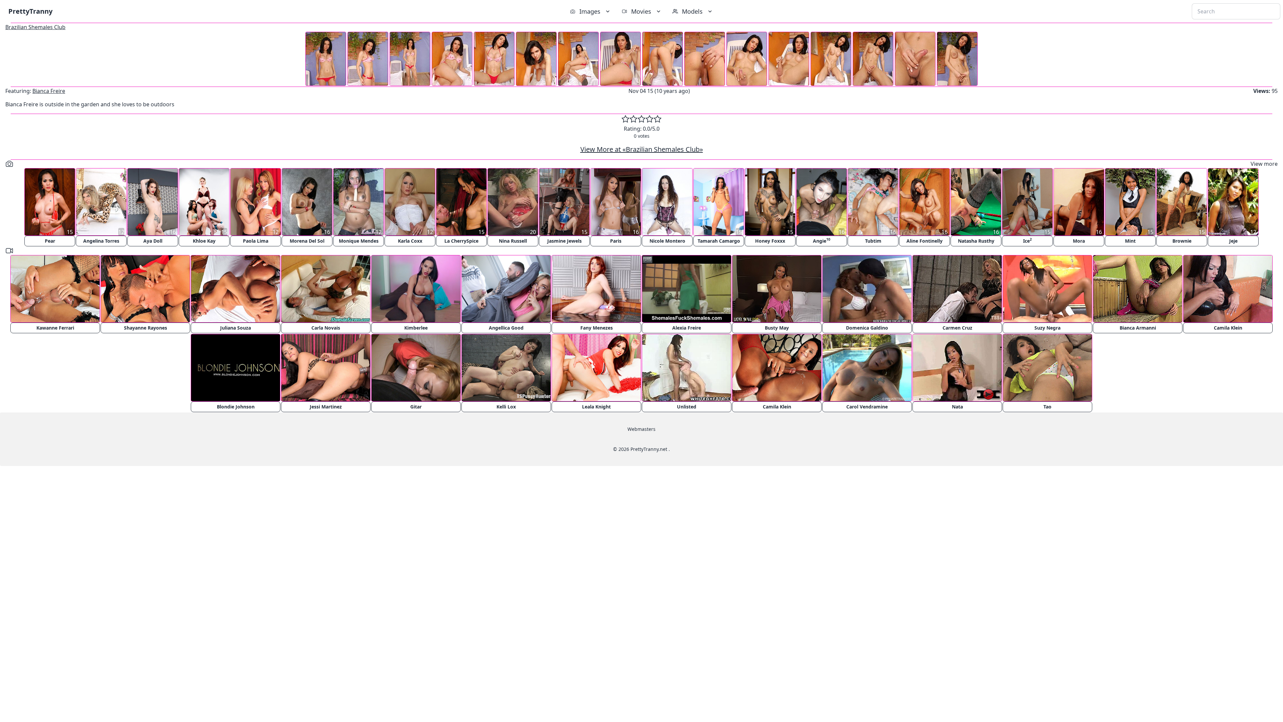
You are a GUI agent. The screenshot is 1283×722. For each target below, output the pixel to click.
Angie (821, 240)
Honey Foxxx (770, 241)
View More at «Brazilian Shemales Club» (641, 149)
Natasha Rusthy (976, 241)
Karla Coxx (410, 241)
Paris (615, 241)
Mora (1079, 241)
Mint (1130, 241)
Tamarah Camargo (719, 241)
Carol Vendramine (867, 406)
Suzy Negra (1047, 328)
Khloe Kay (204, 241)
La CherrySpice (461, 241)
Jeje (1233, 241)
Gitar (416, 406)
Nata (957, 406)
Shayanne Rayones (145, 328)
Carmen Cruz (957, 328)
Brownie (1181, 241)
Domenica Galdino (867, 328)
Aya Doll (152, 241)
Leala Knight (596, 406)
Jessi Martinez (326, 406)
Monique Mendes (359, 241)
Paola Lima (255, 241)
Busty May (777, 328)
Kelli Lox (506, 406)
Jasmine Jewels (564, 241)
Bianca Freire (48, 91)
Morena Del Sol (307, 241)
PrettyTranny (30, 11)
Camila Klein (1228, 328)
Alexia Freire (686, 328)
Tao (1047, 406)
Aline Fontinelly (924, 241)
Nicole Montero (667, 241)
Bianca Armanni (1138, 328)
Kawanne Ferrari (55, 328)
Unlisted (686, 406)
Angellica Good (506, 328)
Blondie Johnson (236, 406)
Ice (1027, 240)
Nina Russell (513, 241)
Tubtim (873, 241)
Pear (50, 241)
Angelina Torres (101, 241)
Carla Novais (325, 328)
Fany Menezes (596, 328)
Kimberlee (416, 328)
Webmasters (641, 429)
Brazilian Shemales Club (35, 27)
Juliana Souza (235, 328)
